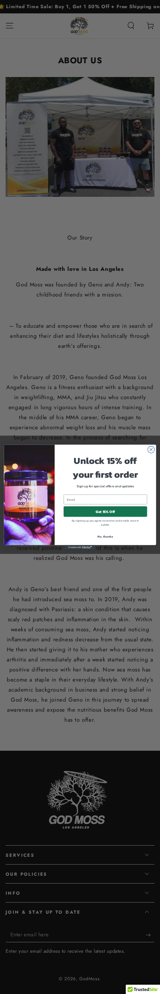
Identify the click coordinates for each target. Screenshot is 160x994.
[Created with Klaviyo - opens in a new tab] (80, 547)
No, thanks (105, 536)
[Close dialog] (151, 449)
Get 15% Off (105, 511)
